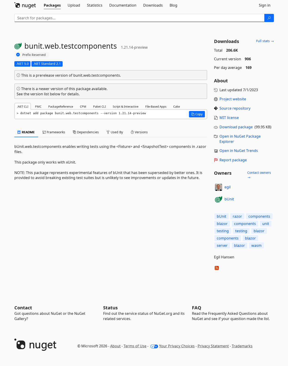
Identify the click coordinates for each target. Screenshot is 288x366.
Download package (236, 126)
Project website (232, 98)
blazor (222, 223)
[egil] (218, 187)
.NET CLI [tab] (22, 106)
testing (223, 230)
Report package (233, 159)
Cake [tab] (176, 106)
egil (227, 186)
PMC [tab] (38, 106)
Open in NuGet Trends (238, 150)
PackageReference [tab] (60, 106)
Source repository (234, 108)
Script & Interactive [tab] (125, 106)
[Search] (269, 18)
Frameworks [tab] (55, 132)
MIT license (229, 117)
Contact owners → (259, 174)
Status (110, 308)
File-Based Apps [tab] (155, 106)
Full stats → (265, 41)
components (259, 216)
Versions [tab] (141, 132)
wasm (256, 245)
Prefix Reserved (34, 55)
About (115, 345)
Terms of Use (135, 345)
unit (265, 223)
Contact (23, 308)
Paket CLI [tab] (99, 106)
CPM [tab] (83, 106)
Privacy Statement (213, 345)
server (222, 245)
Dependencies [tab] (87, 132)
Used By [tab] (116, 132)
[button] (197, 114)
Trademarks (242, 345)
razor (237, 216)
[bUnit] (218, 199)
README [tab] (28, 132)
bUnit (229, 199)
